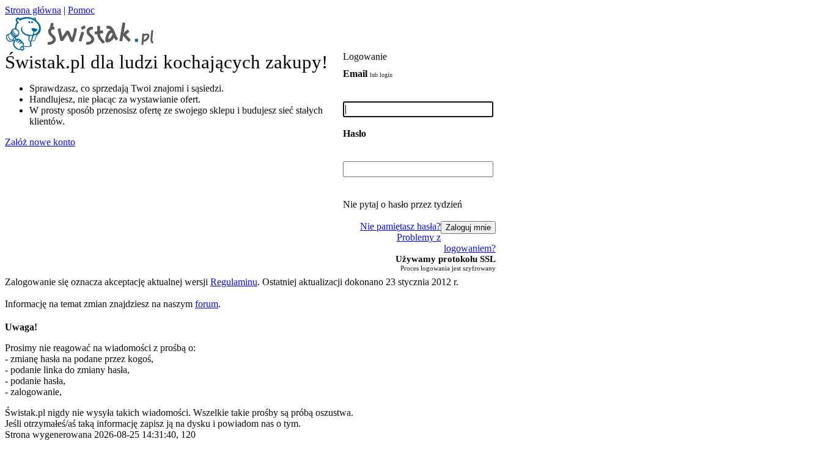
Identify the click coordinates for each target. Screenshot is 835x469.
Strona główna (33, 10)
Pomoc (81, 10)
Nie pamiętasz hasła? (400, 226)
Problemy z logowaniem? (446, 242)
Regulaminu (233, 282)
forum (206, 304)
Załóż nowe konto (40, 142)
